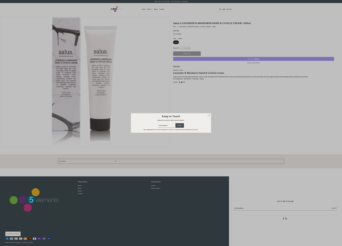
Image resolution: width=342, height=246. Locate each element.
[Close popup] (209, 115)
